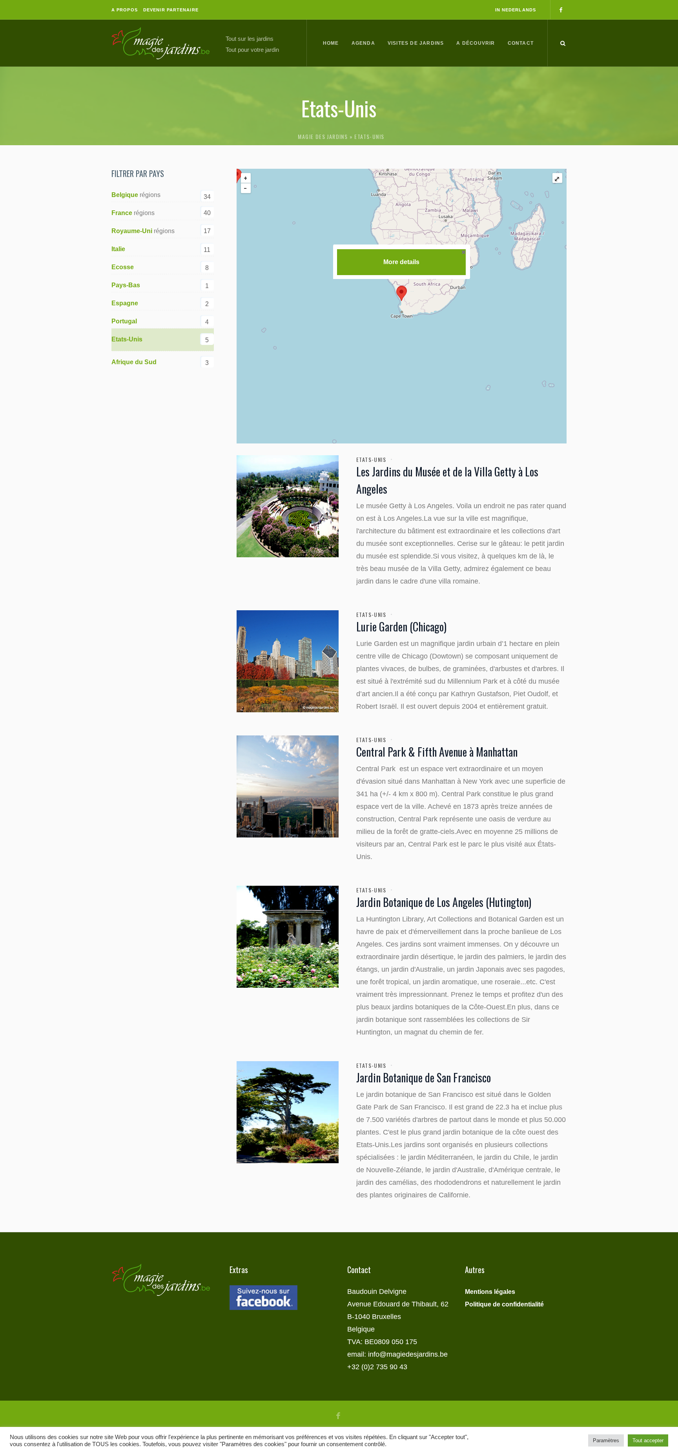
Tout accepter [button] (647, 1440)
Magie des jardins (323, 136)
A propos (124, 9)
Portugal (124, 321)
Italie (118, 249)
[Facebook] (560, 9)
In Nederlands (515, 9)
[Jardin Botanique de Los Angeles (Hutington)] (288, 937)
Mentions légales (490, 1291)
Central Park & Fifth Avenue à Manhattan (437, 752)
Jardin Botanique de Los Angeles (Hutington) (443, 902)
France (121, 213)
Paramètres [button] (606, 1440)
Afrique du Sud (134, 362)
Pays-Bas (125, 285)
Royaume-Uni (131, 231)
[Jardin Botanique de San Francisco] (288, 1112)
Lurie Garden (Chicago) (401, 626)
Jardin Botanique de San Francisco (423, 1077)
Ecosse (122, 267)
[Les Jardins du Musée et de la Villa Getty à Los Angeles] (288, 506)
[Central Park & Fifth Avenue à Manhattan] (288, 786)
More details (401, 262)
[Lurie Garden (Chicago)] (288, 661)
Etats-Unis (371, 459)
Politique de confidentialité (504, 1304)
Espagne (124, 303)
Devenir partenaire (171, 9)
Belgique (124, 195)
